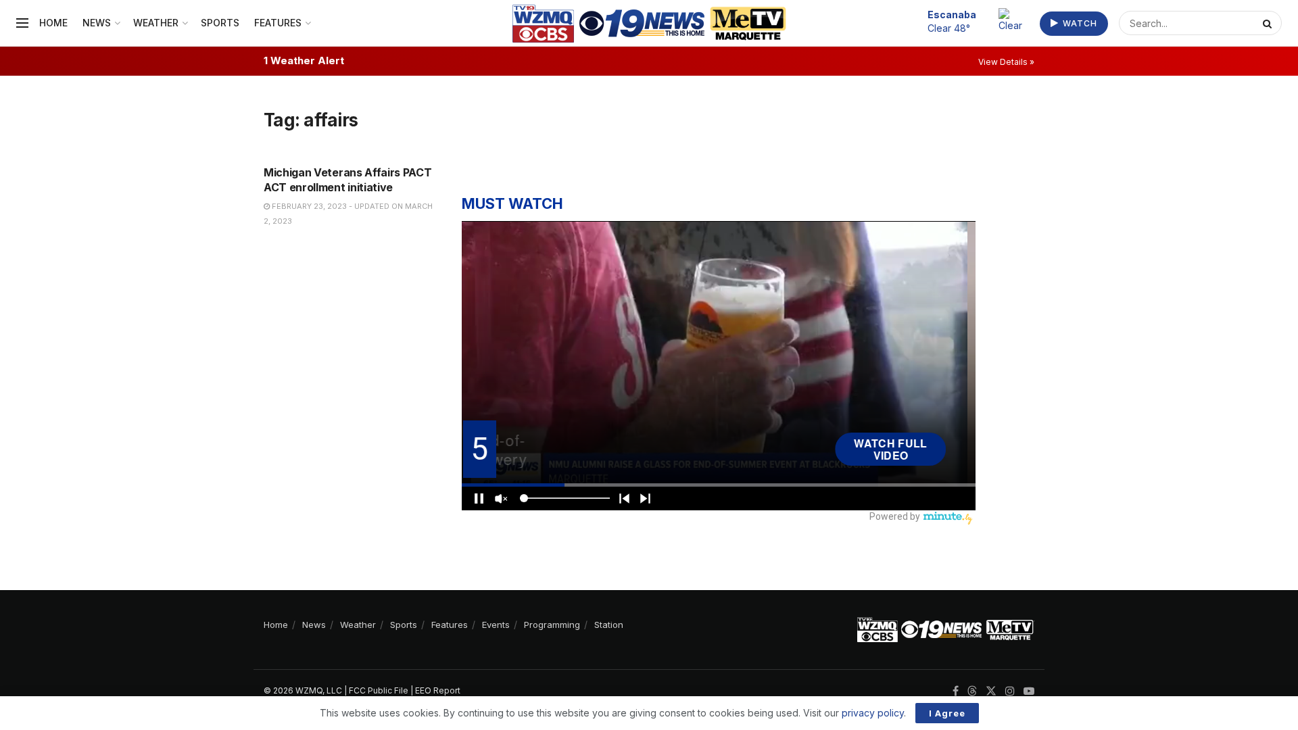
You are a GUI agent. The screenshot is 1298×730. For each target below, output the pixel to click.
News (96, 22)
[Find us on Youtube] (1029, 691)
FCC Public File (378, 690)
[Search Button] (1269, 23)
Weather (155, 22)
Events (496, 624)
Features (278, 22)
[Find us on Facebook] (956, 691)
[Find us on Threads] (972, 691)
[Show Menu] (22, 23)
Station (608, 624)
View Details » (1006, 62)
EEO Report (437, 690)
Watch (1078, 23)
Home (53, 22)
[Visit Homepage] (649, 23)
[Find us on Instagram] (1010, 691)
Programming (552, 624)
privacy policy (873, 713)
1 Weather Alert (304, 60)
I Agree (947, 713)
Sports (220, 22)
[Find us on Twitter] (991, 691)
